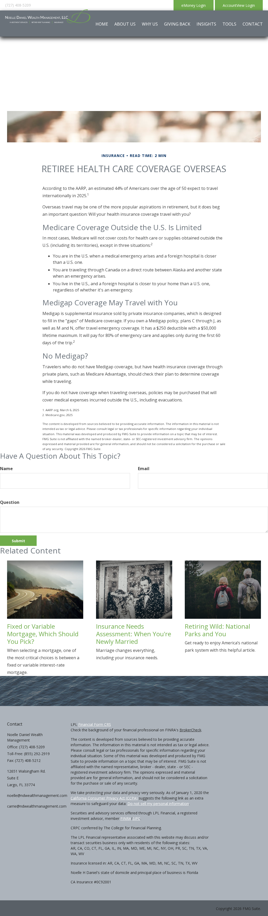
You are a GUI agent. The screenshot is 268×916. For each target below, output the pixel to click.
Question (9, 502)
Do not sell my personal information (158, 803)
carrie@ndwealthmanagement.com (36, 806)
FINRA (125, 818)
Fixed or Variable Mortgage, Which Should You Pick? (43, 634)
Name (6, 468)
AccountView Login (239, 5)
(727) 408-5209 (18, 5)
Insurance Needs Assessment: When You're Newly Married (133, 634)
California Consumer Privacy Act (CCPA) (104, 798)
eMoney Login (193, 5)
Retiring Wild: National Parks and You (217, 630)
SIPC (136, 818)
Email (143, 468)
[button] (125, 24)
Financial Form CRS (94, 724)
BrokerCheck (190, 729)
